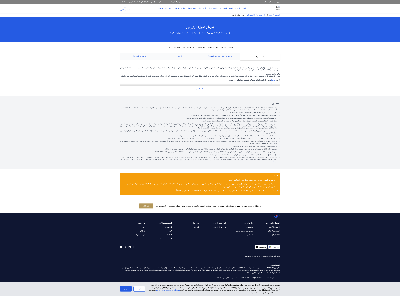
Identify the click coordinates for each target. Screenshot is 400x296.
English (264, 2)
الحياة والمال (162, 8)
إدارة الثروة (197, 8)
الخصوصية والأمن (165, 223)
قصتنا (143, 227)
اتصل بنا (122, 2)
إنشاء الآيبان (276, 235)
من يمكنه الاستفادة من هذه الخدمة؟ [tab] (220, 56)
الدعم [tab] (180, 56)
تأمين (204, 8)
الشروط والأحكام (274, 231)
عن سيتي (141, 223)
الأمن (170, 231)
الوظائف (142, 231)
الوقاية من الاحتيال (166, 238)
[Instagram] (129, 247)
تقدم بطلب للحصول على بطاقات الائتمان (153, 2)
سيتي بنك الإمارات (274, 2)
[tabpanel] (200, 78)
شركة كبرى (173, 8)
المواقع (196, 227)
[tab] (226, 8)
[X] (125, 247)
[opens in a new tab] (274, 247)
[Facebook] (133, 247)
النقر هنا (273, 80)
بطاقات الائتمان (213, 8)
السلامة (169, 235)
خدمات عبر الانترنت (185, 8)
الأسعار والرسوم (133, 2)
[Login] (125, 7)
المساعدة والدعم (219, 223)
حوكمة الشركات (139, 235)
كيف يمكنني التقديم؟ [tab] (140, 56)
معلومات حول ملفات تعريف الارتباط (168, 290)
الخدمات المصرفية (226, 8)
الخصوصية (168, 227)
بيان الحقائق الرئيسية (173, 2)
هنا (273, 161)
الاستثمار (250, 235)
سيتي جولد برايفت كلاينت (244, 231)
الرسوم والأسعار (274, 227)
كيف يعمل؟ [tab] (260, 57)
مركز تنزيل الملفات (219, 227)
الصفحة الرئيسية (240, 8)
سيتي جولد (249, 227)
